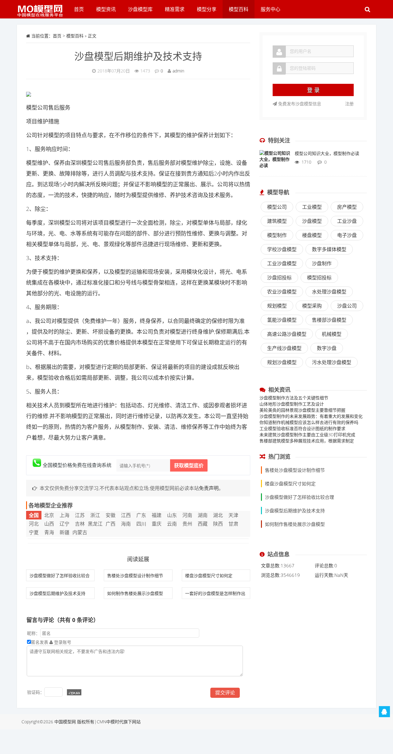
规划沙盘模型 (282, 362)
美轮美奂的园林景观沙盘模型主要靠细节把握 (302, 410)
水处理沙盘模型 (329, 291)
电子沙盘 (347, 235)
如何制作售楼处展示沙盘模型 (135, 593)
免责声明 (209, 488)
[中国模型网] (42, 7)
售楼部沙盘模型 (329, 320)
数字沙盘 (327, 348)
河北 (34, 523)
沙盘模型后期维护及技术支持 (138, 56)
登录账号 (62, 642)
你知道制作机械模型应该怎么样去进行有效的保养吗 (308, 422)
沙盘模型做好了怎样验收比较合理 (299, 497)
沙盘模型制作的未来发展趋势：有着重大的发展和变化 (311, 416)
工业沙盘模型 (282, 263)
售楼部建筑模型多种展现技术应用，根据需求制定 (306, 441)
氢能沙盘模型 (282, 320)
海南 (126, 523)
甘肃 (233, 523)
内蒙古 (79, 532)
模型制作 (277, 235)
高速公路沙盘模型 (286, 334)
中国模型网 (65, 722)
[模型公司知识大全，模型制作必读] (274, 162)
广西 (110, 523)
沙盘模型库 (140, 9)
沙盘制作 (322, 263)
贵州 (187, 523)
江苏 (80, 515)
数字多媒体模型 (329, 249)
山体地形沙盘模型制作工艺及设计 (291, 404)
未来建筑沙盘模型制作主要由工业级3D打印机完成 (307, 434)
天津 (233, 515)
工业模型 (312, 207)
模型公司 (277, 207)
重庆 (156, 523)
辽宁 (64, 523)
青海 (49, 532)
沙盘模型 (312, 221)
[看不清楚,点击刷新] (74, 692)
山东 (172, 515)
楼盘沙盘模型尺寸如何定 (208, 575)
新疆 (64, 532)
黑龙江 (95, 523)
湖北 (218, 515)
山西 (49, 523)
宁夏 (34, 532)
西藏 (203, 523)
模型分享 (206, 9)
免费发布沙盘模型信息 (299, 104)
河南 (187, 515)
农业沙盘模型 (282, 291)
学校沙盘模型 (282, 249)
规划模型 (277, 305)
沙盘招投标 (279, 277)
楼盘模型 (312, 235)
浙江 (95, 515)
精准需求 (175, 9)
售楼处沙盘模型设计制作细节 (135, 575)
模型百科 (238, 9)
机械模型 (331, 334)
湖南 (203, 515)
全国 (34, 515)
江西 (126, 515)
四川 (141, 523)
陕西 (218, 523)
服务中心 (270, 9)
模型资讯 (106, 9)
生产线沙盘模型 (284, 348)
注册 (349, 104)
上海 (64, 515)
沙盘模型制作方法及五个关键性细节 (293, 398)
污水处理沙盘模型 (331, 362)
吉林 (80, 523)
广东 (141, 515)
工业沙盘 (347, 221)
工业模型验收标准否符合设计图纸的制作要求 (302, 428)
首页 (79, 9)
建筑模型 (277, 221)
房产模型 (347, 207)
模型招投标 (319, 277)
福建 (156, 515)
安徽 (110, 515)
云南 (172, 523)
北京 (49, 515)
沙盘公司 (347, 305)
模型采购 (312, 305)
